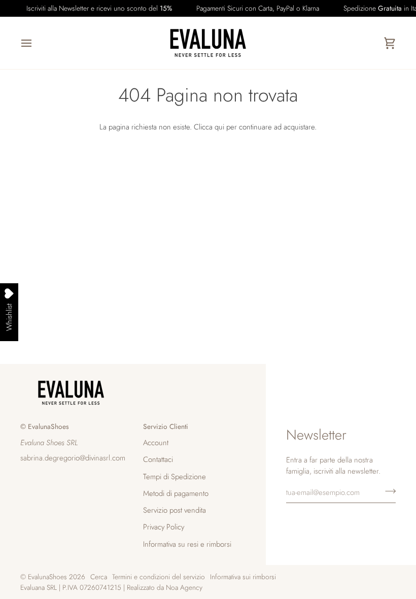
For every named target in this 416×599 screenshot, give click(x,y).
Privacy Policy (163, 527)
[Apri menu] (35, 43)
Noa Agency (184, 587)
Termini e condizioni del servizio (158, 577)
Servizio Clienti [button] (165, 426)
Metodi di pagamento (176, 493)
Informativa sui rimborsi (243, 577)
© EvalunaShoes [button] (44, 426)
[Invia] (387, 491)
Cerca (98, 577)
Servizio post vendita (174, 510)
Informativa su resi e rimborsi (187, 544)
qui (219, 126)
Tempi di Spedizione (174, 476)
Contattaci (158, 459)
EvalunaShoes (47, 577)
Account (155, 442)
